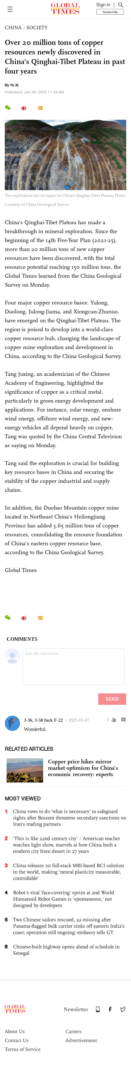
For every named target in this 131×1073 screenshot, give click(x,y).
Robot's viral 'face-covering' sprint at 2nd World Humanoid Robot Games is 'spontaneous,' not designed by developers (63, 899)
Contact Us (17, 1040)
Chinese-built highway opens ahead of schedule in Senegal (66, 950)
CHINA (13, 28)
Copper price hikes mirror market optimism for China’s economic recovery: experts (83, 768)
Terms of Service (22, 1049)
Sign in (103, 4)
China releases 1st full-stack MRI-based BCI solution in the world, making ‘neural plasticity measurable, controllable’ (68, 871)
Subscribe (110, 12)
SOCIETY (37, 28)
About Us (15, 1031)
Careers (74, 1031)
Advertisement (81, 1040)
